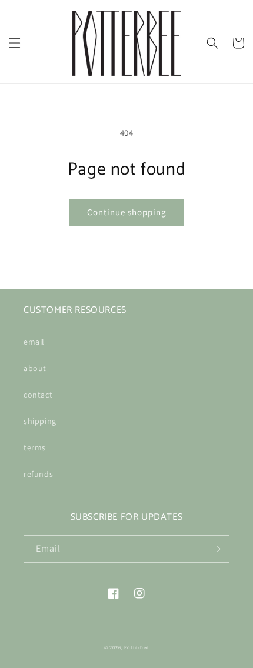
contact (38, 394)
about (35, 368)
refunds (38, 474)
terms (35, 447)
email (34, 341)
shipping (40, 421)
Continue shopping (127, 212)
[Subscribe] (216, 549)
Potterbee (136, 647)
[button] (15, 43)
